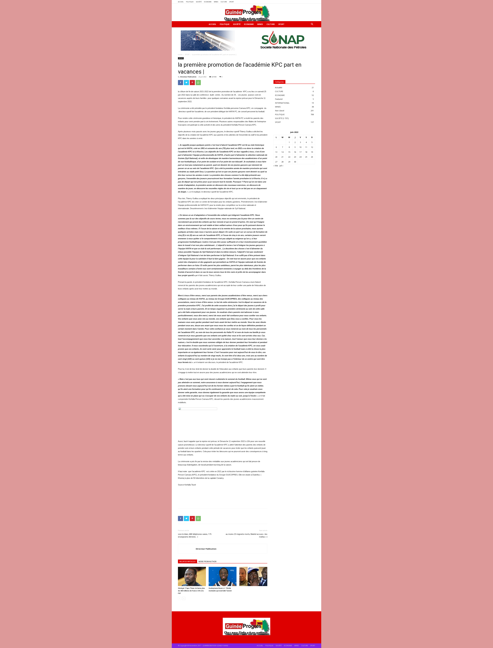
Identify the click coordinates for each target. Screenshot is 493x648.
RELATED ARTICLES (187, 562)
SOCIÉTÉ (199, 2)
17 (300, 152)
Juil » (281, 165)
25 (306, 157)
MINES (216, 2)
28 (282, 162)
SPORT (231, 2)
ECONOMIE (207, 2)
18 (306, 152)
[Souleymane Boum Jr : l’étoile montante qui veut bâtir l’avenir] (223, 576)
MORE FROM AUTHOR (207, 562)
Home (180, 54)
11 (306, 147)
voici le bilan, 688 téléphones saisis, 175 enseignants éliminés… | (194, 535)
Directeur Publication (188, 77)
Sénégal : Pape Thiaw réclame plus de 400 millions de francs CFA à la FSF (191, 590)
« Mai (275, 165)
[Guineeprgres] (246, 12)
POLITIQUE (189, 2)
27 (276, 162)
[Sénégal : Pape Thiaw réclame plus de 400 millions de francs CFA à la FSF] (192, 576)
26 (312, 157)
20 (276, 157)
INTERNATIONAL (282, 103)
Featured (278, 99)
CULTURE (224, 2)
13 (276, 152)
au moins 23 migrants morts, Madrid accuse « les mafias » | (246, 535)
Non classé (279, 110)
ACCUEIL (181, 2)
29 (289, 162)
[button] (312, 24)
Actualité (278, 87)
